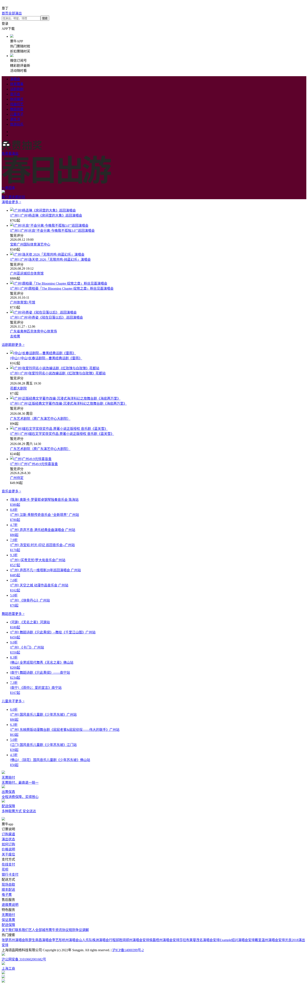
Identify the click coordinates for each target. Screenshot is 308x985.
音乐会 (15, 94)
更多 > (16, 202)
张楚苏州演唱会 (13, 940)
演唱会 (15, 79)
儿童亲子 (16, 114)
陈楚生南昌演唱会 (38, 940)
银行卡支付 (10, 874)
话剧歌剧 (16, 89)
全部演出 (15, 13)
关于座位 (8, 854)
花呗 (5, 869)
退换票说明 (10, 905)
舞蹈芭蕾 (16, 109)
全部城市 (42, 930)
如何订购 (8, 844)
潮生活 (15, 119)
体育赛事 (16, 84)
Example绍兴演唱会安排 (237, 940)
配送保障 (8, 925)
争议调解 (82, 930)
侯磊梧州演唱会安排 (164, 940)
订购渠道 (8, 834)
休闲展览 (16, 99)
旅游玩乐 (16, 124)
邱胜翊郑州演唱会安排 (132, 940)
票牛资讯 (55, 930)
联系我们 (21, 930)
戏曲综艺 (16, 104)
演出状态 (8, 839)
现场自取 (8, 884)
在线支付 (8, 864)
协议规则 (68, 930)
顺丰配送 (8, 889)
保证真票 (8, 920)
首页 (5, 13)
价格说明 (8, 849)
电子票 (7, 894)
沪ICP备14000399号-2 (128, 950)
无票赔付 (8, 915)
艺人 (31, 930)
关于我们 (8, 930)
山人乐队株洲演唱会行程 (97, 940)
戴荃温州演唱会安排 (270, 940)
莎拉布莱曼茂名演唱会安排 (199, 940)
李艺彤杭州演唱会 (65, 940)
